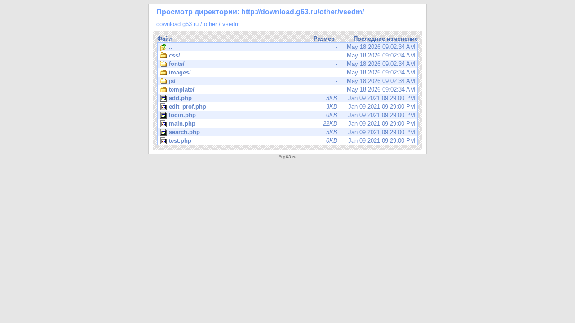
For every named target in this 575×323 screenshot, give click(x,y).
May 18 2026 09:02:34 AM (292, 47)
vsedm (231, 24)
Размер (324, 38)
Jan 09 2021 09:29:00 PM (292, 98)
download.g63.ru (177, 24)
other (210, 24)
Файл (164, 38)
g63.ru (289, 156)
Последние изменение (386, 38)
